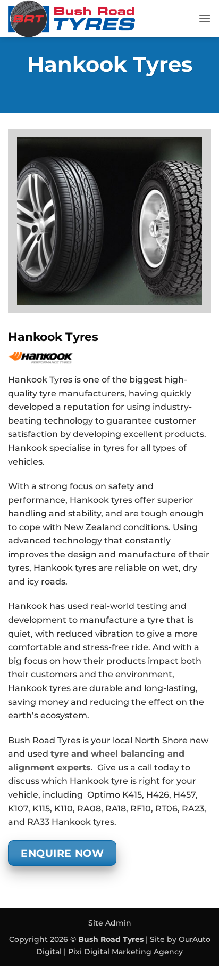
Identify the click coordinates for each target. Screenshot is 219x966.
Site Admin (109, 923)
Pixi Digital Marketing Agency (125, 951)
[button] (204, 18)
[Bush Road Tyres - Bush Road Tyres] (99, 18)
